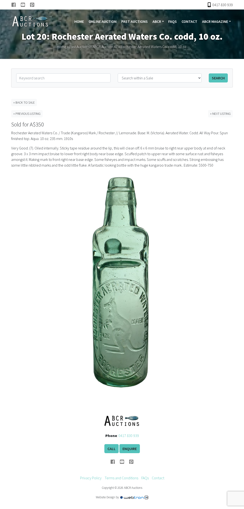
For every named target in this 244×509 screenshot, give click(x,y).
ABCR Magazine (215, 21)
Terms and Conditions (121, 477)
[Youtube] (25, 4)
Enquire (129, 448)
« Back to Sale (24, 102)
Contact (189, 21)
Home (79, 21)
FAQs (172, 21)
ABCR (156, 21)
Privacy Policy (91, 477)
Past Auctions (134, 21)
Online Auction (103, 21)
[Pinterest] (32, 4)
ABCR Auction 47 (105, 46)
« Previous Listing (27, 113)
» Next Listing (220, 113)
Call (111, 448)
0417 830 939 (128, 435)
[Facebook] (15, 4)
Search (218, 78)
